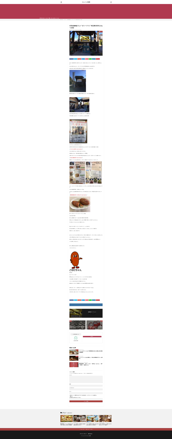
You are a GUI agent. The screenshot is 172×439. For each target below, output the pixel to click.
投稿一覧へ (92, 336)
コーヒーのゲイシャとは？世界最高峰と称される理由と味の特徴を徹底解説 (90, 351)
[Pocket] (86, 59)
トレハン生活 (86, 2)
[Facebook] (71, 59)
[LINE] (90, 59)
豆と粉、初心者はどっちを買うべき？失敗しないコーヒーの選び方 (105, 424)
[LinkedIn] (94, 59)
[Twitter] (75, 59)
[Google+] (79, 59)
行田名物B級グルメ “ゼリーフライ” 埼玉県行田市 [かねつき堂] (74, 19)
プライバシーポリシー (83, 433)
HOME (62, 19)
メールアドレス (71, 387)
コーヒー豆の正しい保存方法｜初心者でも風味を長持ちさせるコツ (79, 424)
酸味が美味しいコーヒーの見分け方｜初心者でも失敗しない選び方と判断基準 (66, 424)
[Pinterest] (98, 59)
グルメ (65, 19)
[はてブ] (83, 59)
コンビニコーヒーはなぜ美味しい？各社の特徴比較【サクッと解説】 (90, 358)
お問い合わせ (90, 433)
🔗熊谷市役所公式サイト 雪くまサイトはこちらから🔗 (78, 194)
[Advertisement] (86, 10)
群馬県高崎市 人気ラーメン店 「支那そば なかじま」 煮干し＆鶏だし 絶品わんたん (90, 364)
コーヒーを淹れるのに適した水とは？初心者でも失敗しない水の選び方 (92, 424)
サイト (70, 391)
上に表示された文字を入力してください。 (75, 397)
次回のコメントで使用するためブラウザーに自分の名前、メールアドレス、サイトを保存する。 (83, 395)
